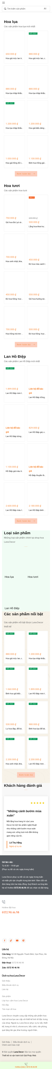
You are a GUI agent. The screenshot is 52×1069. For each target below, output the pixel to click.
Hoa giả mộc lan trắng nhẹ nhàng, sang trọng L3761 (14, 58)
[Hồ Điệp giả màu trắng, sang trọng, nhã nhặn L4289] (14, 454)
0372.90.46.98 (20, 888)
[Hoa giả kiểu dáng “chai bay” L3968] (37, 111)
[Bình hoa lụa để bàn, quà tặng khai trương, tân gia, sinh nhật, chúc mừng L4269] (37, 711)
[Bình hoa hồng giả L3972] (37, 145)
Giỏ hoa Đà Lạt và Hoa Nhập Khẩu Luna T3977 (14, 222)
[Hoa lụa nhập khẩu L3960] (37, 76)
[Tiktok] (10, 940)
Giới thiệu (6, 981)
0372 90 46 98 (13, 967)
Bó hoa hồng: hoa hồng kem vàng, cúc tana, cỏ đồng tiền (37, 334)
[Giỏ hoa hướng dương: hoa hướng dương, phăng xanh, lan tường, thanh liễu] (37, 281)
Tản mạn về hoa (9, 1009)
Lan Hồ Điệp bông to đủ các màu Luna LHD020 (14, 436)
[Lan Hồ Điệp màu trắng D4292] (14, 493)
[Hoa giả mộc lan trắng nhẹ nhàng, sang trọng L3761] (14, 41)
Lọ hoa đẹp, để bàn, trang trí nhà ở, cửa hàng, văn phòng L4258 (14, 728)
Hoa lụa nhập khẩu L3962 (14, 128)
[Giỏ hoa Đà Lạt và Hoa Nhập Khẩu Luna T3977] (14, 205)
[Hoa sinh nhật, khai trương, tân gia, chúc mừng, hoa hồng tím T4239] (14, 244)
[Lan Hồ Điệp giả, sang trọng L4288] (37, 415)
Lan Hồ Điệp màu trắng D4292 (14, 510)
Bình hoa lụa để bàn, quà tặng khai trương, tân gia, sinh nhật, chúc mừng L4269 (37, 728)
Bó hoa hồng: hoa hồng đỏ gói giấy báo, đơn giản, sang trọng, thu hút (14, 299)
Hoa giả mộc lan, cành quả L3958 (37, 58)
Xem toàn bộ (24, 174)
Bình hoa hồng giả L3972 (37, 163)
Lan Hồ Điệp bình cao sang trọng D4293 (37, 510)
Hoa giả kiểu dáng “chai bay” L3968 (37, 128)
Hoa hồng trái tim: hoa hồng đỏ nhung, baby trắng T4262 (14, 334)
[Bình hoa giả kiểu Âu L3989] (14, 676)
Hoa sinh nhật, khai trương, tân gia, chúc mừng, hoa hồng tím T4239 (14, 261)
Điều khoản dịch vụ (10, 985)
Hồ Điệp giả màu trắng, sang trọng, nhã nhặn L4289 (14, 471)
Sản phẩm (6, 996)
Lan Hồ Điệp (12, 608)
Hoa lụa (9, 576)
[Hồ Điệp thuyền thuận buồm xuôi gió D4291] (37, 454)
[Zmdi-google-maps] (23, 940)
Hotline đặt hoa (8, 907)
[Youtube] (17, 940)
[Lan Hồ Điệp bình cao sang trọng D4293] (37, 493)
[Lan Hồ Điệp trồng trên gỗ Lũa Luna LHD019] (37, 376)
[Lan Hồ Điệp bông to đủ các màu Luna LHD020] (14, 415)
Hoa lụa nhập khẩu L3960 (37, 93)
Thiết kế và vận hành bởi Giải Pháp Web (19, 1055)
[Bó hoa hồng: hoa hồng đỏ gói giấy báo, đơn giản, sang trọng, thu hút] (14, 281)
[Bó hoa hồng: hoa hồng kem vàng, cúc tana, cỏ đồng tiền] (37, 316)
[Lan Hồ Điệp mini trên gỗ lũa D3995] (14, 376)
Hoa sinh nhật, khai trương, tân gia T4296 (14, 764)
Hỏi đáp (5, 1005)
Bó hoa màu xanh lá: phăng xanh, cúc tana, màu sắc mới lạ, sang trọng (37, 264)
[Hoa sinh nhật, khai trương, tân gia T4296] (14, 746)
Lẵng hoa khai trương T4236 (37, 226)
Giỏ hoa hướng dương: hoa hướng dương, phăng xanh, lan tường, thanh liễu (37, 299)
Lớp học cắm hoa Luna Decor (15, 1000)
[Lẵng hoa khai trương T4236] (37, 205)
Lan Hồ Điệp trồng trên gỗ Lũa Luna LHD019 (37, 397)
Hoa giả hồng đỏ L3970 (14, 163)
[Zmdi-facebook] (4, 940)
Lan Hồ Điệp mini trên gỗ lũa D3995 (14, 393)
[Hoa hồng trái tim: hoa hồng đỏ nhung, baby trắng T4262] (14, 316)
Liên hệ (5, 989)
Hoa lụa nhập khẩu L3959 (14, 93)
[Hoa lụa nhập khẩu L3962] (14, 111)
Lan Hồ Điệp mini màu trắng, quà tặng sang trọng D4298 (37, 764)
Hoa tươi (33, 576)
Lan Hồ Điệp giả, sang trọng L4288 (37, 432)
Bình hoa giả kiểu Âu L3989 (14, 693)
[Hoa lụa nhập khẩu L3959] (14, 76)
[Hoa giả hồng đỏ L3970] (14, 145)
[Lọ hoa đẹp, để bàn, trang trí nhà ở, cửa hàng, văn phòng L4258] (14, 711)
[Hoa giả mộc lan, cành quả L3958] (37, 41)
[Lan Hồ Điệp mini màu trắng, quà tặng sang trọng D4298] (37, 746)
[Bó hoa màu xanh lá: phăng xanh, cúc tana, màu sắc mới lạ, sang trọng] (37, 245)
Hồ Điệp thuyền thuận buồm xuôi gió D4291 (37, 475)
